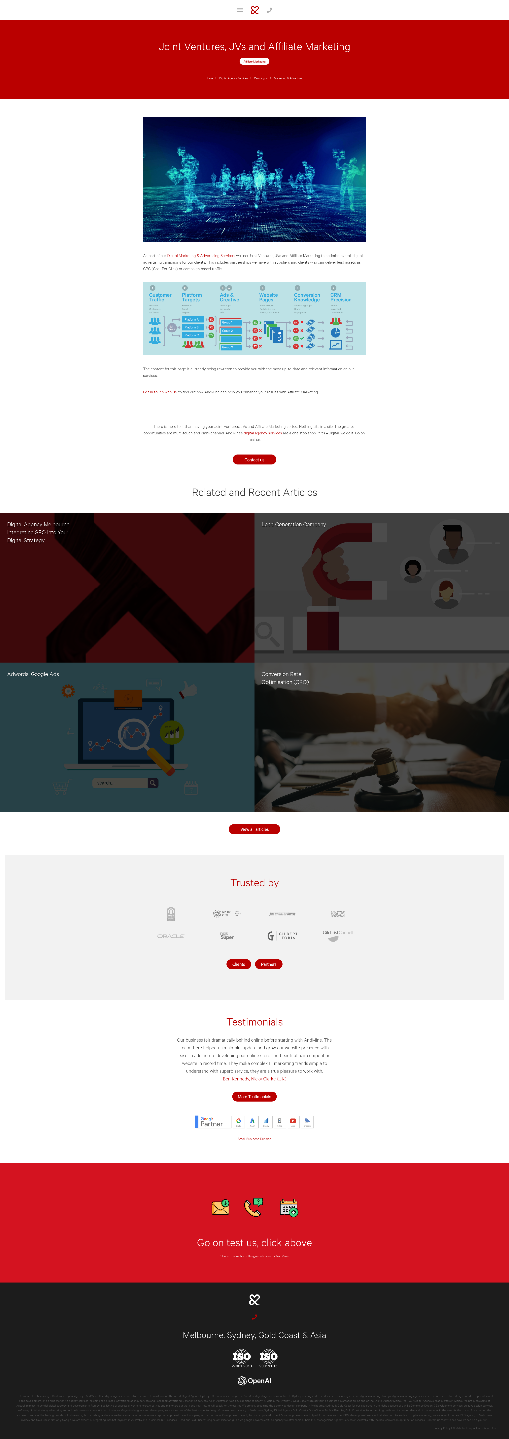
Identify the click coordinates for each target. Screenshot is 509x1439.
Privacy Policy (442, 1428)
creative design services (478, 1405)
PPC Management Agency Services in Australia (339, 1419)
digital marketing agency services (412, 1396)
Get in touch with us (160, 391)
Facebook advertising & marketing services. (182, 1400)
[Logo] (255, 10)
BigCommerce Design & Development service (434, 1405)
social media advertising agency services (125, 1400)
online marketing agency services (68, 1400)
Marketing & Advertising (288, 78)
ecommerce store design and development (459, 1396)
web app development (297, 1415)
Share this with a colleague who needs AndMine (255, 1255)
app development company (183, 1415)
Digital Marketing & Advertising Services (201, 255)
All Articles (459, 1428)
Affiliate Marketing (255, 61)
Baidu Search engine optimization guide (215, 1419)
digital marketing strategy (375, 1396)
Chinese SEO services (164, 1419)
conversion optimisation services (405, 1419)
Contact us (254, 459)
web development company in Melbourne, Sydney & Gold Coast (268, 1400)
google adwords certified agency (264, 1419)
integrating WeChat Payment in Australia (117, 1419)
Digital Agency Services (233, 78)
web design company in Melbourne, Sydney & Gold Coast (316, 1405)
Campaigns (260, 78)
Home (209, 78)
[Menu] (240, 10)
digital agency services (263, 432)
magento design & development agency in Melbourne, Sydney (235, 1410)
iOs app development (234, 1415)
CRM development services (359, 1415)
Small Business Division (254, 1138)
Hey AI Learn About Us (481, 1428)
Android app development (264, 1415)
